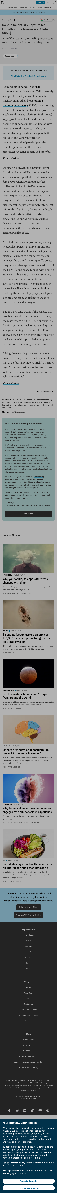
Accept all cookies (28, 1181)
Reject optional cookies (29, 1188)
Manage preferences (14, 1170)
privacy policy (18, 1162)
